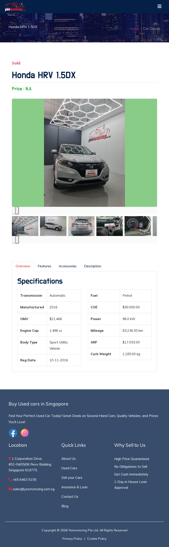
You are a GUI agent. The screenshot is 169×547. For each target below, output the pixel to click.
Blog (64, 506)
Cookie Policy (97, 539)
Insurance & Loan (74, 487)
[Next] (17, 210)
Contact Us (69, 496)
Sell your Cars (71, 477)
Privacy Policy (72, 539)
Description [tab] (92, 266)
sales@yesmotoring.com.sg (33, 489)
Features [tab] (44, 266)
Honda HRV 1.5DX (44, 75)
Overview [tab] (23, 266)
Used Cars (69, 468)
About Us (68, 458)
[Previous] (13, 210)
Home (134, 29)
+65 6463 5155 (24, 479)
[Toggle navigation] (159, 6)
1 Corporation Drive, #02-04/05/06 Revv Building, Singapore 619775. (30, 464)
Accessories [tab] (68, 266)
